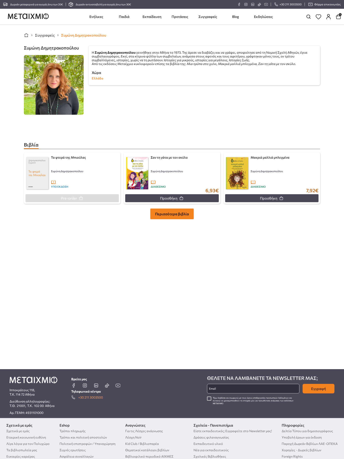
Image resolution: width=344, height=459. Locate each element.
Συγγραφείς (207, 17)
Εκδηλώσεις (263, 17)
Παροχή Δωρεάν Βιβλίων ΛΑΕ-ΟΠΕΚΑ (310, 443)
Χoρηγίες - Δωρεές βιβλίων (301, 450)
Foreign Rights (292, 456)
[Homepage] (28, 16)
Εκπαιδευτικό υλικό (208, 443)
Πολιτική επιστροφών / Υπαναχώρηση (87, 443)
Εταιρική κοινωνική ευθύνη (26, 437)
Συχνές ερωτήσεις (73, 450)
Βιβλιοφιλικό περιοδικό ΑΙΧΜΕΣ (149, 456)
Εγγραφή (318, 388)
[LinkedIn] (252, 4)
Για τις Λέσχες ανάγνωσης (144, 431)
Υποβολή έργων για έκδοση (302, 437)
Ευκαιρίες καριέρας (20, 456)
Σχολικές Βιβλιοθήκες (210, 456)
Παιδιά (124, 17)
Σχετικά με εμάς (18, 431)
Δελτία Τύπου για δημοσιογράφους (307, 431)
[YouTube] (266, 4)
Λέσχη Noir (133, 437)
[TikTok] (259, 4)
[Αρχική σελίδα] (26, 35)
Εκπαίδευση (152, 17)
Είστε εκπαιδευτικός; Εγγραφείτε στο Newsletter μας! (233, 431)
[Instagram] (246, 4)
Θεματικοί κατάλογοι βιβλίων (147, 450)
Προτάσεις (180, 17)
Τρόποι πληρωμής (73, 431)
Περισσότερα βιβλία (172, 214)
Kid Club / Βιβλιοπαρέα (142, 443)
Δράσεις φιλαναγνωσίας (211, 437)
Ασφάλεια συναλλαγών (77, 456)
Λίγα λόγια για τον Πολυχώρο (28, 443)
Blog (235, 17)
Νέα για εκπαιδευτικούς (211, 450)
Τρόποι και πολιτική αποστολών (83, 437)
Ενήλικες (96, 17)
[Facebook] (239, 4)
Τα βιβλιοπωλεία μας (21, 450)
